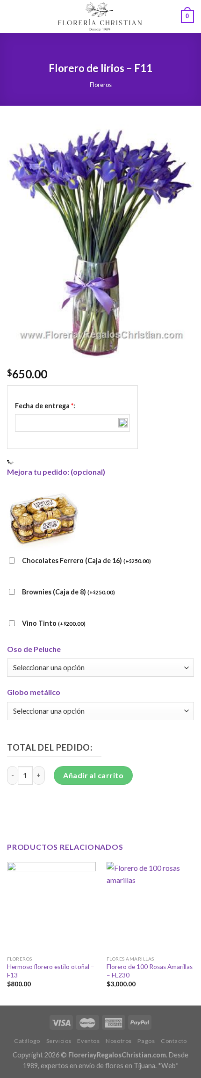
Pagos (146, 1040)
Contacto (174, 1040)
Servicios (59, 1040)
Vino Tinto (54, 623)
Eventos (88, 1040)
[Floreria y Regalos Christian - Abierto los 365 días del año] (99, 16)
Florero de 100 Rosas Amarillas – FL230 (150, 971)
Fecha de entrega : (45, 406)
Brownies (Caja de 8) (68, 592)
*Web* (168, 1066)
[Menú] (12, 16)
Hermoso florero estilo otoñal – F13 (50, 971)
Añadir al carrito (93, 775)
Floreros (101, 84)
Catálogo (27, 1040)
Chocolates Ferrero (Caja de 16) (86, 560)
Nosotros (119, 1040)
